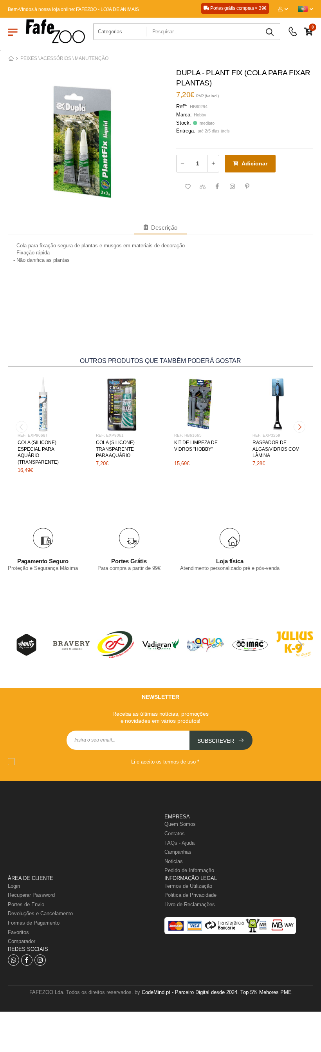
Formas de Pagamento (34, 923)
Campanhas (177, 852)
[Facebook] (26, 960)
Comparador (21, 941)
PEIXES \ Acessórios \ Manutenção (64, 58)
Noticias (173, 861)
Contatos (174, 833)
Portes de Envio (26, 904)
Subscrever (216, 741)
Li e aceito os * (165, 762)
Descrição (162, 227)
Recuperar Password (31, 895)
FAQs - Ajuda (179, 843)
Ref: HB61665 (188, 435)
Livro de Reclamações (189, 904)
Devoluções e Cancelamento (40, 913)
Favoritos (18, 932)
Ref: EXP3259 (266, 435)
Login (14, 886)
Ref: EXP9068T (33, 435)
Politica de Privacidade (190, 895)
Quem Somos (180, 824)
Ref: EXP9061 (110, 435)
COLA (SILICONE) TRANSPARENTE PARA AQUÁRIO (115, 449)
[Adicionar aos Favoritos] (187, 187)
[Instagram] (40, 960)
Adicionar (254, 163)
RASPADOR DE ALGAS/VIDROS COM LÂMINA (275, 449)
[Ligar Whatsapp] (13, 960)
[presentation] (21, 427)
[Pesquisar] (270, 32)
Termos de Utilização (188, 886)
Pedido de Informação (189, 870)
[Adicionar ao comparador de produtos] (202, 187)
